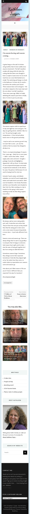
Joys (5, 321)
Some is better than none (11, 341)
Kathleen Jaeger (15, 11)
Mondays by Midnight (17, 49)
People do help (8, 381)
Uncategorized (17, 356)
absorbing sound (8, 385)
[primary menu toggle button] (15, 23)
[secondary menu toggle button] (3, 1)
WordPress (15, 511)
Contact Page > (7, 487)
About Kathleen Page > (9, 437)
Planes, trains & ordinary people (13, 392)
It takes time (8, 378)
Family (6, 49)
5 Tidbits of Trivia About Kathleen (13, 323)
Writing (19, 339)
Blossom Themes (15, 509)
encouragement (7, 282)
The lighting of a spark (10, 358)
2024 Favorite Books (10, 388)
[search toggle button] (26, 1)
